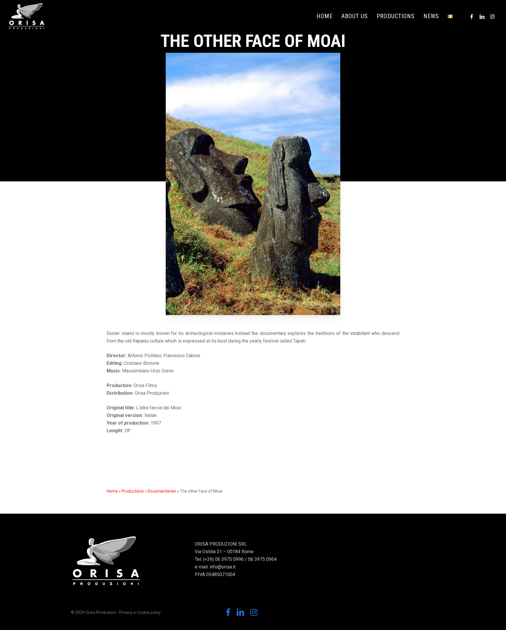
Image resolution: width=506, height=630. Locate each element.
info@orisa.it (222, 567)
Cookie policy (149, 612)
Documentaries (162, 491)
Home (112, 491)
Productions (133, 491)
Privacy (126, 612)
